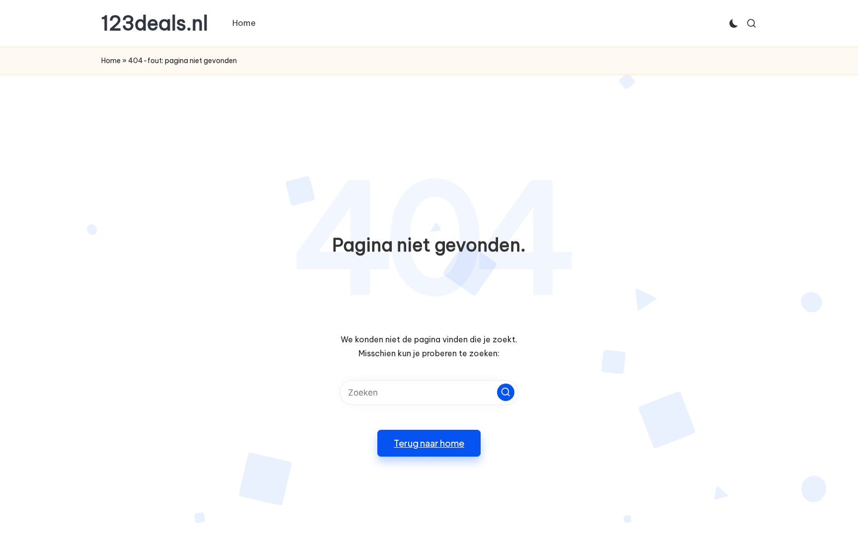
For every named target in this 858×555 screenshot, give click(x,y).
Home (111, 60)
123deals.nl (154, 23)
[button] (505, 392)
